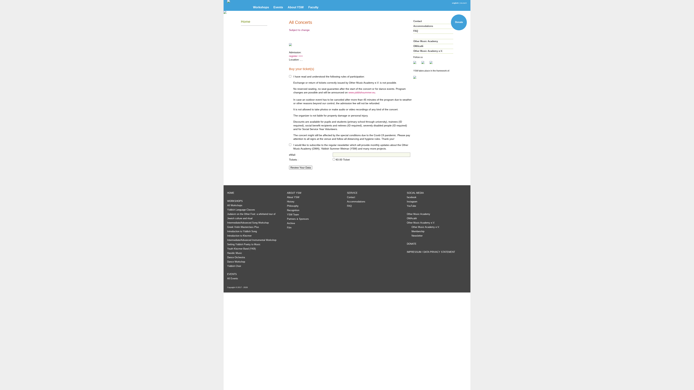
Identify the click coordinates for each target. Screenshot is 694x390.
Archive (291, 223)
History (290, 201)
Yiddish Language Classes (241, 209)
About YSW (296, 7)
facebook (411, 197)
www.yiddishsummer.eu (361, 92)
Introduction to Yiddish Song (242, 231)
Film (289, 227)
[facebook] (417, 62)
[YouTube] (431, 62)
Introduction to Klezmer (239, 235)
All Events (232, 278)
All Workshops (234, 205)
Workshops (261, 7)
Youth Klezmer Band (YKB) (241, 248)
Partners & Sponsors (298, 219)
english (455, 3)
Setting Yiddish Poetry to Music (243, 244)
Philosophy (293, 206)
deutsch (463, 3)
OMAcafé (418, 46)
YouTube (411, 206)
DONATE (411, 243)
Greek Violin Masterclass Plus (243, 227)
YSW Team (293, 214)
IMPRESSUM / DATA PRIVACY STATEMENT (431, 252)
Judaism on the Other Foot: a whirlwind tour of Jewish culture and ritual (251, 216)
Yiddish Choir (234, 266)
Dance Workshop (236, 261)
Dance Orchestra (236, 257)
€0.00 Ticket (343, 159)
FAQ (415, 31)
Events (278, 7)
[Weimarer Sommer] (433, 77)
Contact (417, 21)
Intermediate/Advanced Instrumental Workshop (251, 240)
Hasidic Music (234, 253)
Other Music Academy (425, 41)
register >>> (296, 56)
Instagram (412, 201)
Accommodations (423, 26)
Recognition (293, 210)
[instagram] (425, 62)
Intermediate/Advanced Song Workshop (248, 222)
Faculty (313, 7)
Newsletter (417, 235)
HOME (230, 193)
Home (245, 21)
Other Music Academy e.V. (428, 51)
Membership (418, 231)
